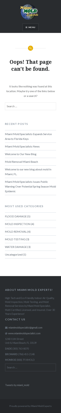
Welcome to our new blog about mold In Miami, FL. (28, 172)
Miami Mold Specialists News (22, 146)
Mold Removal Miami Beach (21, 161)
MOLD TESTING (15, 239)
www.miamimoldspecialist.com (24, 333)
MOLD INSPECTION (17, 224)
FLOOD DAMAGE (16, 216)
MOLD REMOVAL (16, 231)
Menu (31, 27)
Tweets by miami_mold (17, 385)
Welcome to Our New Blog (20, 154)
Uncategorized (13, 254)
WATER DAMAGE (16, 246)
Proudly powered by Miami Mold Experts (30, 406)
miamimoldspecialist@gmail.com (25, 327)
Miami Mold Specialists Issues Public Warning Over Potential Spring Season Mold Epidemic (30, 186)
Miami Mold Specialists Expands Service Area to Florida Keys (28, 136)
